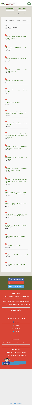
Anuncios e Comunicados (18, 14)
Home (8, 14)
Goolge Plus (17, 328)
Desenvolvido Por (13, 403)
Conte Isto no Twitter (16, 286)
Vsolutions (20, 403)
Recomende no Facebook (17, 279)
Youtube (17, 325)
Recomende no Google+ (17, 282)
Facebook (17, 322)
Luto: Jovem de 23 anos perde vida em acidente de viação (16, 301)
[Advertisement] (16, 385)
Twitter (17, 331)
